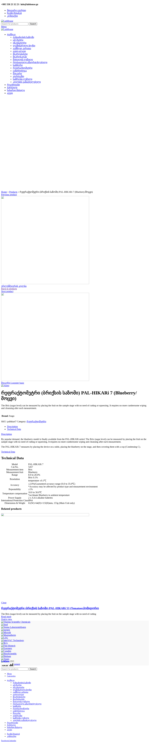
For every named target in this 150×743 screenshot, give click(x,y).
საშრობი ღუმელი (22, 79)
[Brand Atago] (5, 659)
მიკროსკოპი (20, 57)
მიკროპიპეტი (20, 54)
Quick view (6, 619)
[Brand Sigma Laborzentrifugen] (13, 627)
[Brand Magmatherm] (8, 635)
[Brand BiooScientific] (9, 653)
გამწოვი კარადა (22, 48)
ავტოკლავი (19, 51)
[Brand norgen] (5, 630)
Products (13, 192)
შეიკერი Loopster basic (12, 383)
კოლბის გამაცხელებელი (27, 82)
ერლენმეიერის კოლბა (14, 286)
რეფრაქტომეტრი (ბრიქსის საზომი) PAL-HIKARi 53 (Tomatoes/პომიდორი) (50, 608)
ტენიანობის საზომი (23, 37)
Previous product (9, 194)
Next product (7, 291)
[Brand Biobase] (6, 656)
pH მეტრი (18, 40)
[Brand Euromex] (6, 648)
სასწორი (18, 65)
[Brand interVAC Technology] (12, 640)
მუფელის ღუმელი (23, 59)
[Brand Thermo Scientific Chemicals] (15, 622)
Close (3, 602)
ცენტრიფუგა (20, 70)
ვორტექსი (18, 76)
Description (12, 426)
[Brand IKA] (4, 643)
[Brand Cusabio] (6, 651)
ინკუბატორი (19, 43)
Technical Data (14, 429)
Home (4, 192)
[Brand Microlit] (6, 632)
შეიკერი (17, 73)
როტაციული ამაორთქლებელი (30, 62)
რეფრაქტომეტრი (22, 68)
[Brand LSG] (4, 638)
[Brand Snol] (4, 624)
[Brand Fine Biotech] (8, 645)
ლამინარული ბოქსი (24, 45)
